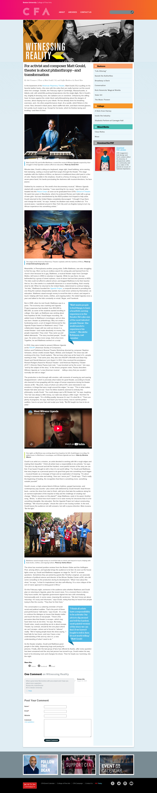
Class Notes (100, 132)
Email (26, 711)
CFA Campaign (78, 783)
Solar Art (98, 95)
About (62, 12)
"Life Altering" (100, 71)
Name (26, 706)
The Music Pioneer (102, 100)
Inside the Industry (102, 116)
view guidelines (29, 722)
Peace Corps (42, 192)
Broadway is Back (102, 81)
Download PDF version (121, 149)
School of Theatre (83, 192)
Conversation (100, 85)
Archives (72, 12)
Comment (29, 721)
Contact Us (85, 12)
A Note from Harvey (103, 111)
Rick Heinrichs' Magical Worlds (108, 90)
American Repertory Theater (53, 86)
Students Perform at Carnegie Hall (109, 120)
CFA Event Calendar (48, 783)
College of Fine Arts (37, 3)
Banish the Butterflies (104, 76)
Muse (97, 136)
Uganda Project (56, 288)
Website (27, 715)
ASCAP (32, 348)
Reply (30, 691)
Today (98, 783)
